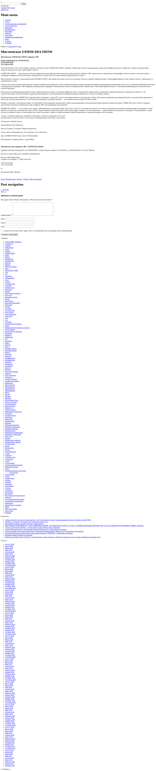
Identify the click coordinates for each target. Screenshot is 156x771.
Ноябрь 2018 (9, 722)
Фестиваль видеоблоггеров (15, 495)
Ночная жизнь (10, 410)
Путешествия (10, 444)
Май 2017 (8, 756)
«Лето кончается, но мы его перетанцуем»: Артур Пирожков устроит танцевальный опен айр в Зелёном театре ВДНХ (48, 520)
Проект (19, 179)
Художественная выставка (14, 499)
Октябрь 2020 (10, 678)
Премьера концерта (12, 425)
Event (3, 179)
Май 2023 (8, 619)
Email (3, 223)
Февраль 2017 (10, 762)
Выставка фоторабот (12, 303)
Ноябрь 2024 (9, 584)
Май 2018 (8, 733)
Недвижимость (10, 404)
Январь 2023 (9, 626)
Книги (7, 352)
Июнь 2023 (9, 617)
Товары (8, 480)
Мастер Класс (10, 385)
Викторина (9, 301)
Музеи (7, 394)
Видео (7, 299)
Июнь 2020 (9, 685)
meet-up (8, 263)
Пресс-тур (8, 436)
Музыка (8, 396)
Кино (7, 347)
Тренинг (8, 482)
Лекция (8, 373)
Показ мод (9, 419)
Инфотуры (9, 337)
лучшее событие (11, 379)
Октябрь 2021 (10, 655)
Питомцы (8, 417)
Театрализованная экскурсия (15, 471)
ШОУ (7, 507)
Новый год (9, 408)
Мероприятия (10, 391)
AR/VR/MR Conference (13, 242)
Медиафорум (10, 387)
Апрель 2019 (9, 712)
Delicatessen (9, 247)
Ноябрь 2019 (9, 699)
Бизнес (7, 291)
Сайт (2, 227)
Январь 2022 (9, 649)
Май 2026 (8, 550)
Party (7, 268)
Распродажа (9, 448)
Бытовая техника (11, 297)
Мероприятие (10, 389)
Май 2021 (8, 664)
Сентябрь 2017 (10, 748)
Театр (7, 469)
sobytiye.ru (4, 10)
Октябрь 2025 (10, 563)
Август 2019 (9, 704)
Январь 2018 (9, 741)
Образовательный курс (13, 412)
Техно (7, 476)
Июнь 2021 (9, 662)
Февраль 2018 (10, 739)
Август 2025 (9, 567)
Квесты (8, 345)
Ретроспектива (10, 452)
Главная (8, 20)
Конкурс (8, 356)
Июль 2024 (9, 592)
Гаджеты (8, 309)
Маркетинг (9, 383)
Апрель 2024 (9, 598)
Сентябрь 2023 (10, 611)
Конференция (10, 360)
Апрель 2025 (9, 575)
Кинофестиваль (10, 350)
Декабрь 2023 (10, 605)
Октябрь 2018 (10, 723)
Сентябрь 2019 (10, 703)
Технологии (13, 473)
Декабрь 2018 (10, 720)
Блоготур (8, 295)
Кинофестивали (11, 349)
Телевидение (9, 474)
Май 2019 (8, 710)
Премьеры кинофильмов (14, 37)
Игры (7, 326)
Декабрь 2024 (10, 582)
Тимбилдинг (9, 478)
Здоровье (8, 322)
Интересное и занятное (13, 331)
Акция (7, 282)
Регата (7, 450)
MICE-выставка (11, 267)
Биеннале (8, 289)
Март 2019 (9, 714)
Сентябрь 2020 (10, 680)
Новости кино (10, 406)
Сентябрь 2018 (10, 725)
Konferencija (9, 261)
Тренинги (8, 484)
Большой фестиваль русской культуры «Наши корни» (24, 524)
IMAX (7, 257)
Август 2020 (9, 682)
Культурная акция (11, 371)
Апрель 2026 (9, 552)
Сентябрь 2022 (10, 634)
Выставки (8, 31)
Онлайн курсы (10, 415)
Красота (8, 368)
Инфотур (8, 335)
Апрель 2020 (9, 689)
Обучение (8, 413)
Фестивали (9, 492)
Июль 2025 (9, 569)
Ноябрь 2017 (9, 744)
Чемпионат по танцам (13, 505)
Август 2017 (9, 750)
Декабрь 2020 (10, 674)
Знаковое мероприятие (13, 324)
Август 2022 (9, 636)
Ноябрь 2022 (9, 630)
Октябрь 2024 (10, 586)
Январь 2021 (9, 672)
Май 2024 (8, 596)
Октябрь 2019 (10, 701)
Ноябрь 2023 (9, 607)
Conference (9, 244)
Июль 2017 (9, 752)
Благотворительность (13, 293)
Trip (6, 272)
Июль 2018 (9, 729)
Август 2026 (9, 544)
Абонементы (9, 278)
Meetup (7, 265)
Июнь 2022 (9, 640)
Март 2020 (9, 691)
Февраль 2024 (10, 601)
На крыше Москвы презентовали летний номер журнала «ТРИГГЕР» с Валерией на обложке (39, 533)
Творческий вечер (11, 467)
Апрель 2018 (9, 735)
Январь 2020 (9, 695)
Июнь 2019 (9, 708)
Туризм (7, 41)
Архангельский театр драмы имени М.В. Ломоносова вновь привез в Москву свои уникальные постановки (44, 531)
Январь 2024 (9, 603)
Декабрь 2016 (10, 765)
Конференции (10, 30)
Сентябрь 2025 (10, 565)
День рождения (10, 314)
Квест (7, 343)
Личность (8, 377)
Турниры (8, 490)
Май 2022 (8, 641)
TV (6, 274)
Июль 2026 (9, 546)
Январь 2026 (9, 558)
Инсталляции (10, 330)
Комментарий (6, 215)
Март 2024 (9, 600)
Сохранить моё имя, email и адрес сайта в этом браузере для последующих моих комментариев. (37, 231)
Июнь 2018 (9, 731)
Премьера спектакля (12, 427)
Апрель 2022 (9, 643)
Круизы (8, 370)
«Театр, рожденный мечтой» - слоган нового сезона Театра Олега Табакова (32, 527)
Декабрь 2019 (10, 697)
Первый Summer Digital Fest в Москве (18, 535)
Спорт (7, 461)
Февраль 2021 (10, 670)
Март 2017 (9, 760)
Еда (6, 320)
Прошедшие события (12, 440)
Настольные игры (11, 400)
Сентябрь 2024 (10, 588)
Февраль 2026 (10, 556)
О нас (7, 22)
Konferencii (9, 259)
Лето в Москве (10, 375)
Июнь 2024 (9, 594)
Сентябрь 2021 (10, 657)
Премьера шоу (11, 179)
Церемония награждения (14, 501)
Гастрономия (10, 310)
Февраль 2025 (10, 579)
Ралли (7, 446)
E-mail (12, 8)
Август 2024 (9, 590)
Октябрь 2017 (10, 746)
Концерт (8, 362)
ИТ (6, 339)
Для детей (8, 316)
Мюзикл (8, 398)
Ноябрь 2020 (9, 676)
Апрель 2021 (9, 666)
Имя (3, 219)
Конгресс (8, 354)
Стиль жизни (10, 463)
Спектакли (9, 35)
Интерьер (8, 333)
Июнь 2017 (9, 754)
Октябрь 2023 (10, 609)
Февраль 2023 (10, 624)
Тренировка (9, 486)
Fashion (7, 251)
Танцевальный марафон (13, 465)
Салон (7, 453)
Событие (26, 179)
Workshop (8, 276)
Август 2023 (9, 613)
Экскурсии (9, 511)
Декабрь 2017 (10, 743)
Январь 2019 (9, 718)
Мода (7, 392)
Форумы (8, 33)
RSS (8, 8)
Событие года (10, 457)
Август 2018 (9, 727)
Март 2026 (9, 554)
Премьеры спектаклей (13, 434)
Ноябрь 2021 (9, 653)
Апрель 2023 (9, 620)
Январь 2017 (9, 764)
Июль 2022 (9, 638)
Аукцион (8, 286)
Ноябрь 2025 (9, 561)
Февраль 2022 (10, 647)
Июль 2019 (9, 706)
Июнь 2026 (9, 548)
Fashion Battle (10, 253)
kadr (19, 46)
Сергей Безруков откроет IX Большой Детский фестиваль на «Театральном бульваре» (36, 529)
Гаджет (7, 307)
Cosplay (8, 246)
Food (7, 39)
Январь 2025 (9, 580)
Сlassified (8, 43)
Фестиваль (9, 494)
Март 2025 (9, 577)
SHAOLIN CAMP (11, 270)
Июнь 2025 (9, 571)
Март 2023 (9, 622)
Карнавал (8, 341)
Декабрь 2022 (10, 628)
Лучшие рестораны (12, 381)
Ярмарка (8, 513)
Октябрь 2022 (10, 632)
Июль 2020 (9, 683)
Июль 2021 (9, 661)
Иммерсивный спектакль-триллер (17, 328)
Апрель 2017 (9, 758)
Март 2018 (9, 737)
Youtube (3, 8)
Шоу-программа (36, 179)
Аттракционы (10, 284)
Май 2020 (8, 687)
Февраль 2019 (10, 716)
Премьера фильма (11, 429)
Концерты (8, 28)
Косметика (9, 366)
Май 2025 (8, 573)
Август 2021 (9, 659)
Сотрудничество (11, 26)
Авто (7, 280)
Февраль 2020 (10, 693)
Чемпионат (9, 503)
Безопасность (10, 288)
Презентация (9, 421)
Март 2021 (9, 668)
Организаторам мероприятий (15, 24)
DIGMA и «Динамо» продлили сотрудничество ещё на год (26, 522)
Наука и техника (11, 402)
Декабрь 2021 (10, 651)
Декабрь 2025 (10, 559)
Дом (6, 318)
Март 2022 (9, 645)
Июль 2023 (9, 615)
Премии (8, 423)
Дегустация (9, 312)
